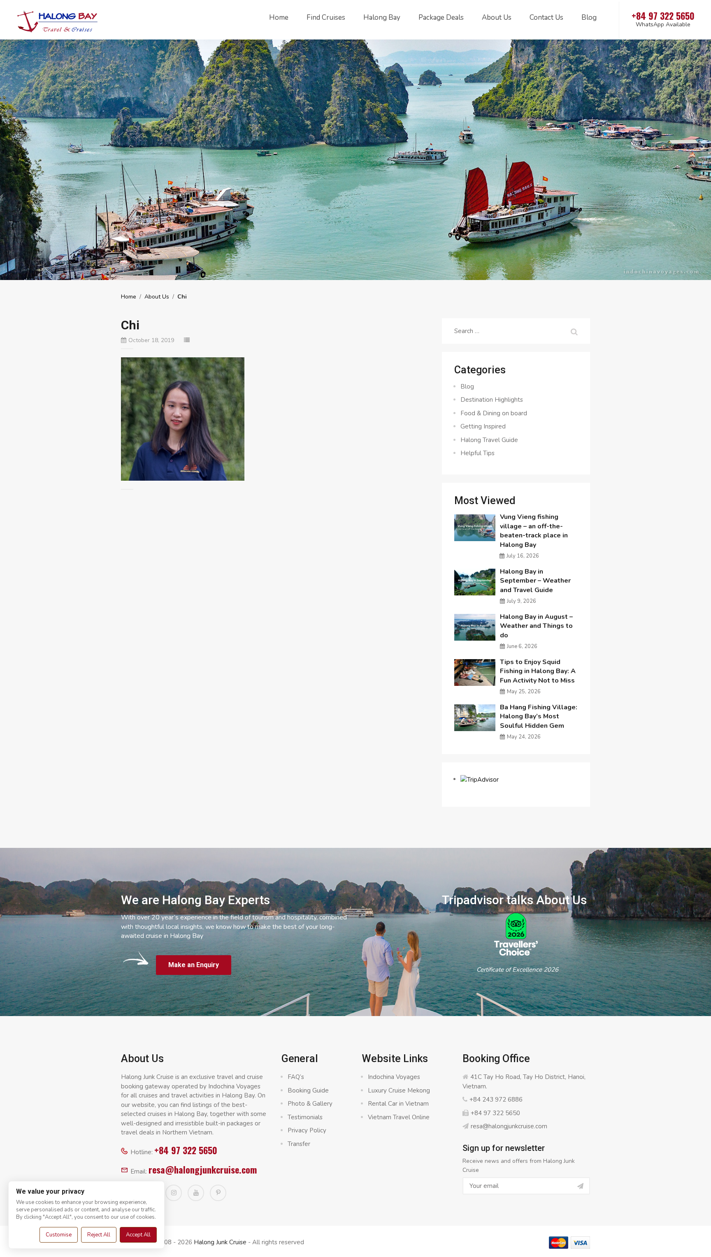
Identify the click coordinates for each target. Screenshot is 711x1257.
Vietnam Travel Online (399, 1117)
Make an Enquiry (193, 965)
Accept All (138, 1234)
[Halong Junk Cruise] (57, 20)
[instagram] (173, 1193)
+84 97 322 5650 (185, 1150)
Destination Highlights (491, 400)
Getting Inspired (483, 426)
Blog (589, 17)
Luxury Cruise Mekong (399, 1090)
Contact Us (546, 17)
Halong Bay (381, 17)
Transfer (299, 1144)
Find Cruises (326, 17)
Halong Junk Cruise (220, 1242)
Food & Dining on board (493, 413)
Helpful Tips (477, 453)
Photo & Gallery (310, 1104)
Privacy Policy (307, 1130)
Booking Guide (308, 1090)
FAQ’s (296, 1077)
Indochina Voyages (394, 1077)
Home (278, 17)
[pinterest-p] (218, 1193)
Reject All (98, 1234)
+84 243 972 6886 (496, 1099)
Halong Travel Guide (489, 440)
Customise (59, 1234)
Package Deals (441, 17)
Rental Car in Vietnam (398, 1104)
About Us (496, 17)
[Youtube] (196, 1193)
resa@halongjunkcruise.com (203, 1169)
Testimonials (305, 1117)
